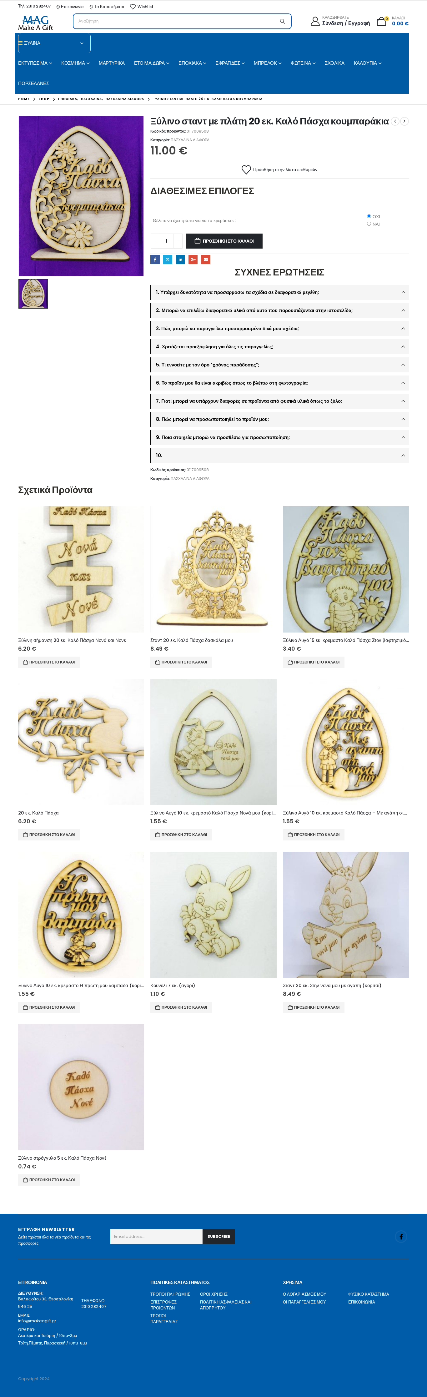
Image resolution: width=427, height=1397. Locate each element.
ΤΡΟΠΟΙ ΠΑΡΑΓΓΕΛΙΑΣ (164, 1319)
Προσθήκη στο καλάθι (228, 241)
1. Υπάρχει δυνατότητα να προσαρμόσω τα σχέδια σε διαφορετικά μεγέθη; (237, 292)
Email (205, 259)
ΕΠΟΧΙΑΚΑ (190, 63)
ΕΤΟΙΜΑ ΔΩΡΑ (149, 63)
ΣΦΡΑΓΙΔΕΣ (228, 63)
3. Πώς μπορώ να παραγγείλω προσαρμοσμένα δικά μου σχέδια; (227, 328)
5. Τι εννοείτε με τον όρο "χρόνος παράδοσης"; (207, 364)
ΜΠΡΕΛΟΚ (265, 63)
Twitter (167, 259)
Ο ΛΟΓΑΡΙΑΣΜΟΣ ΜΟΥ (304, 1294)
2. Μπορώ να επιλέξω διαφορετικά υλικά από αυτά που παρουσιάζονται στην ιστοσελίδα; (254, 310)
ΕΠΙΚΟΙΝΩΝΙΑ (361, 1302)
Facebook (154, 259)
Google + (193, 259)
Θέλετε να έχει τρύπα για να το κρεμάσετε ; (194, 220)
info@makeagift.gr (37, 1321)
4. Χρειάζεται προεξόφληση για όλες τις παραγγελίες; (214, 346)
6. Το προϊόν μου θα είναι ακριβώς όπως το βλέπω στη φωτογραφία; (232, 383)
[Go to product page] (81, 569)
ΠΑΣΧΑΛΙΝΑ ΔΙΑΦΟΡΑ (190, 140)
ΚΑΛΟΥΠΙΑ (365, 63)
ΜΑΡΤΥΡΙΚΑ (112, 63)
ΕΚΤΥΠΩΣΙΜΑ (32, 63)
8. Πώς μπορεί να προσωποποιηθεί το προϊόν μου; (212, 419)
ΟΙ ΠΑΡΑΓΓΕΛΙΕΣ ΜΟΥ (304, 1302)
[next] (404, 121)
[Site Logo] (35, 23)
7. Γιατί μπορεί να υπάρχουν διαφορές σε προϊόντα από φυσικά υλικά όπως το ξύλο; (249, 401)
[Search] (282, 21)
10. (159, 455)
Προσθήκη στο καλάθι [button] (52, 662)
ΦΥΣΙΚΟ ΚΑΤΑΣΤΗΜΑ (368, 1294)
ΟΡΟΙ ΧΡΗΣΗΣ (214, 1294)
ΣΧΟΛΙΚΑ (334, 63)
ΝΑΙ (376, 224)
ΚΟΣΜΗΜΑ (73, 63)
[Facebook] (401, 1236)
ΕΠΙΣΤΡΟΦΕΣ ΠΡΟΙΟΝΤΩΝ (163, 1305)
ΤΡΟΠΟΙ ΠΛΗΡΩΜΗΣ (170, 1294)
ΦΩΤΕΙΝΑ (301, 63)
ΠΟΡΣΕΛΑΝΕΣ (33, 83)
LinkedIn (180, 259)
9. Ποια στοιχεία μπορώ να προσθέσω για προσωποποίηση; (223, 437)
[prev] (395, 121)
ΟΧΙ (376, 217)
